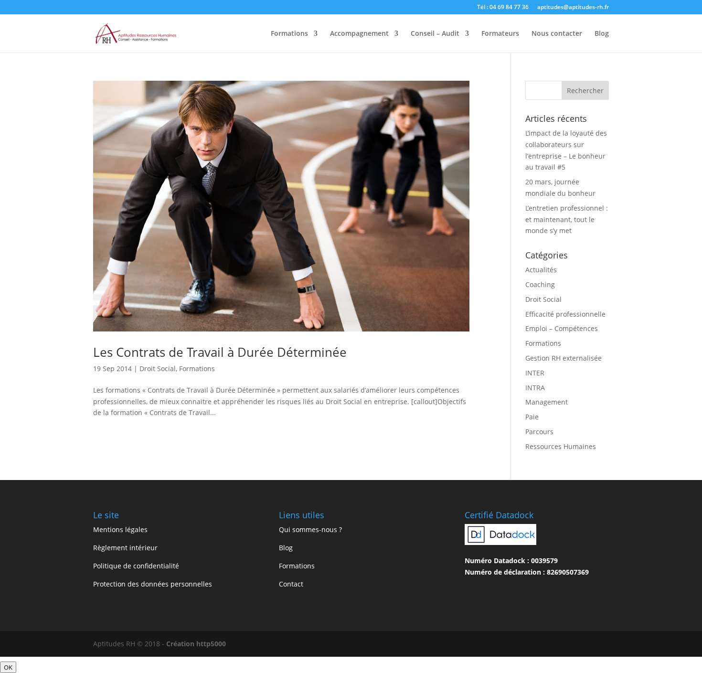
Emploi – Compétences (561, 328)
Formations (289, 34)
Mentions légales (120, 529)
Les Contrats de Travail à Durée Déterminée (220, 352)
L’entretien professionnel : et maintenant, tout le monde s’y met (566, 219)
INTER (534, 372)
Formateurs (500, 34)
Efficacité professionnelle (565, 314)
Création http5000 (196, 643)
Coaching (540, 284)
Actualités (541, 269)
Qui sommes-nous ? (310, 529)
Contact (291, 583)
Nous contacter (557, 34)
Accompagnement (359, 34)
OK (8, 667)
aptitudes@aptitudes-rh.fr (573, 7)
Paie (532, 416)
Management (546, 401)
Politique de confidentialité (136, 565)
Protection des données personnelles (152, 583)
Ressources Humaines (560, 446)
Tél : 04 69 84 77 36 (503, 7)
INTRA (535, 387)
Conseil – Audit (435, 34)
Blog (602, 34)
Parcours (539, 431)
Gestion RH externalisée (563, 358)
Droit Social (157, 368)
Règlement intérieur (125, 547)
